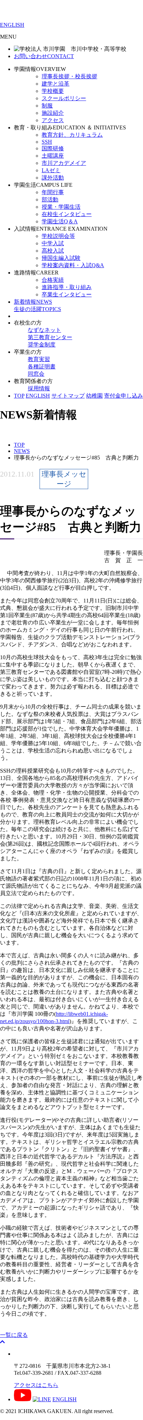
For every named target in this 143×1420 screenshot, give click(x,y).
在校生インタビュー (67, 214)
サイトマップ (68, 396)
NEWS (33, 302)
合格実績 (53, 280)
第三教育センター (50, 337)
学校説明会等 (58, 236)
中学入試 (53, 243)
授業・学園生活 (61, 207)
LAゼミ (51, 170)
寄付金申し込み (123, 396)
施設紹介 (53, 113)
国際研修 (53, 148)
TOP (19, 396)
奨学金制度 (42, 345)
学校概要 (53, 91)
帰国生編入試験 (61, 258)
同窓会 (36, 374)
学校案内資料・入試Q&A (73, 265)
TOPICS (37, 309)
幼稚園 (94, 396)
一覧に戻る (14, 1335)
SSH (47, 142)
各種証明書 (42, 366)
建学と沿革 (55, 84)
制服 (47, 106)
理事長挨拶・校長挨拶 (69, 76)
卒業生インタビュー (67, 294)
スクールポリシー (64, 98)
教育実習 (39, 359)
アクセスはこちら (36, 1385)
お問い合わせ (44, 56)
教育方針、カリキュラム (72, 135)
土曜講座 (53, 156)
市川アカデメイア (64, 163)
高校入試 (53, 251)
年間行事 (53, 192)
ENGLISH (12, 25)
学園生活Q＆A (60, 221)
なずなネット (44, 330)
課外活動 (53, 178)
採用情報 (39, 388)
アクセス (53, 120)
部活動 (50, 199)
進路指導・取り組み (67, 287)
